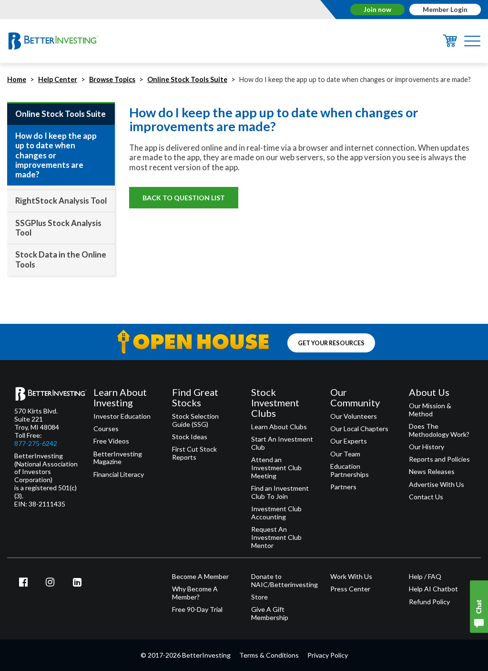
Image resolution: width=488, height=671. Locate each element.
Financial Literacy (118, 474)
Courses (106, 429)
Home (16, 79)
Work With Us (351, 576)
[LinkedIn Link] (77, 582)
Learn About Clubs (279, 427)
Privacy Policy (327, 655)
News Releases (432, 471)
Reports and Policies (439, 459)
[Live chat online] (479, 606)
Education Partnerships (349, 470)
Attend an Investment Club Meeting (276, 468)
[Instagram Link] (50, 582)
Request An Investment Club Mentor (276, 537)
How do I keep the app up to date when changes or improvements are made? (56, 155)
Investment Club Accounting (276, 513)
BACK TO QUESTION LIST (183, 198)
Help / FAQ (425, 576)
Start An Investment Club (282, 443)
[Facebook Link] (23, 582)
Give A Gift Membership (269, 613)
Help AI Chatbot (433, 589)
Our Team (345, 454)
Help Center (57, 79)
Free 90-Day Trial (197, 609)
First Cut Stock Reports (194, 453)
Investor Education (122, 416)
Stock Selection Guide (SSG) (195, 420)
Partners (343, 487)
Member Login (445, 9)
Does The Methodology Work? (439, 430)
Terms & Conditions (269, 655)
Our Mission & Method (430, 410)
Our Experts (348, 441)
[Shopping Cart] (450, 44)
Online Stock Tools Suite (187, 79)
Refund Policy (429, 602)
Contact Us (426, 497)
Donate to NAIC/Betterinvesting (283, 580)
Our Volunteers (353, 416)
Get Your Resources (331, 342)
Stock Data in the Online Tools (60, 259)
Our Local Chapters (359, 429)
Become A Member (200, 576)
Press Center (350, 589)
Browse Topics (112, 79)
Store (259, 597)
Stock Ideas (189, 437)
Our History (426, 447)
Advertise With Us (436, 484)
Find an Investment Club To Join (280, 492)
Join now (377, 9)
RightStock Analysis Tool (61, 201)
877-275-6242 (35, 443)
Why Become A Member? (195, 593)
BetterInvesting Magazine (117, 458)
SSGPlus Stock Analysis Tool (58, 227)
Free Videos (111, 441)
